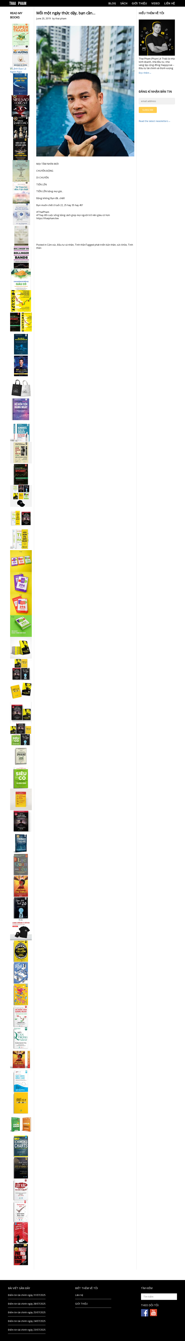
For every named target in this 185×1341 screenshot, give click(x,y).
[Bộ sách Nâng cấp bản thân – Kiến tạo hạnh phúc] (21, 517)
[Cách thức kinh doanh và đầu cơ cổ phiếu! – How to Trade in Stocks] (21, 452)
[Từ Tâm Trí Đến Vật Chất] (21, 192)
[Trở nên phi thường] (21, 171)
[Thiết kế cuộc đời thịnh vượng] (21, 821)
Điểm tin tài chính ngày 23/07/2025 (27, 1329)
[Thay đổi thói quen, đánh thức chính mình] (21, 214)
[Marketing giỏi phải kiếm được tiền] (21, 1211)
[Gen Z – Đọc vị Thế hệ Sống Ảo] (21, 994)
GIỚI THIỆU (139, 3)
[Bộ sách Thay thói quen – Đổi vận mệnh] (21, 691)
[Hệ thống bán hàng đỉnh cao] (21, 1081)
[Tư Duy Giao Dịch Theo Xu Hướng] (21, 56)
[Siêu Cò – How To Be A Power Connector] (21, 778)
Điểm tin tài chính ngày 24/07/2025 (27, 1321)
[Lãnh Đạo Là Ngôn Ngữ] (21, 70)
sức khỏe (122, 244)
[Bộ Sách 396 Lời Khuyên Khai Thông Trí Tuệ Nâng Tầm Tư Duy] (21, 561)
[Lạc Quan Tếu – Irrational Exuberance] (21, 864)
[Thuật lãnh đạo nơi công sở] (21, 127)
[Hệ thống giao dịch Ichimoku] (21, 1146)
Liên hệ (169, 3)
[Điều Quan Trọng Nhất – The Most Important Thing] (21, 1038)
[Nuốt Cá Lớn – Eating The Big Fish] (21, 951)
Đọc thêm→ (145, 72)
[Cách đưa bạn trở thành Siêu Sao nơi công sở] (21, 106)
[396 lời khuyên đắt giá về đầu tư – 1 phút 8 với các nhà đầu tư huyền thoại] (21, 582)
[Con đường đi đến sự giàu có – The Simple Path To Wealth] (21, 279)
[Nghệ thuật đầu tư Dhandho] (21, 1168)
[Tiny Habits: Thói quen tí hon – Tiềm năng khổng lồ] (21, 539)
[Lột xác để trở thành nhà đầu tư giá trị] (21, 1189)
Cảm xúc (51, 244)
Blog (112, 3)
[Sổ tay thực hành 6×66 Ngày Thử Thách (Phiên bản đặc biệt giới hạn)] (21, 886)
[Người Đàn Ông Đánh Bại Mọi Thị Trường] (21, 1233)
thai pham (60, 18)
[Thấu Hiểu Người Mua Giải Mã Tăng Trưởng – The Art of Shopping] (21, 973)
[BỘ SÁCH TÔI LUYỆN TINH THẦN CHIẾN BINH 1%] (21, 496)
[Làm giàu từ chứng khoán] (21, 1124)
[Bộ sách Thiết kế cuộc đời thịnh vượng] (21, 669)
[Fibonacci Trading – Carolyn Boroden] (21, 843)
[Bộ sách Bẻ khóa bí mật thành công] (21, 734)
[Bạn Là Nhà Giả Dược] (21, 236)
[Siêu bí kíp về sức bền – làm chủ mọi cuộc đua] (21, 149)
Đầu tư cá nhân (65, 244)
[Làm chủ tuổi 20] (21, 908)
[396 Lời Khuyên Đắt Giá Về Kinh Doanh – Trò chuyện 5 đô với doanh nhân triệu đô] (21, 604)
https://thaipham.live (47, 218)
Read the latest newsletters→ (155, 121)
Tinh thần (80, 244)
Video (155, 3)
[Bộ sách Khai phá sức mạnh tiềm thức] (21, 713)
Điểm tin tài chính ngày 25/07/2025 (27, 1312)
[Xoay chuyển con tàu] (21, 84)
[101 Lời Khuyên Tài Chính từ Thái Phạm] (21, 366)
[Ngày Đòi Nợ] (21, 1254)
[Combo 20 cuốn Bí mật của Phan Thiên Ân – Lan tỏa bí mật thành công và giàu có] (21, 648)
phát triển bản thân (105, 244)
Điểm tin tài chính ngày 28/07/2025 (27, 1303)
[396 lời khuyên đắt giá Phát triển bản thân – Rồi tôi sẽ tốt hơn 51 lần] (21, 626)
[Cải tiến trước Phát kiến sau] (21, 431)
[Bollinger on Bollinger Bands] (21, 257)
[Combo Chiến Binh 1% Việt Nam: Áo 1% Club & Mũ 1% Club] (21, 929)
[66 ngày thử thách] (21, 1103)
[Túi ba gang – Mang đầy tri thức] (21, 387)
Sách (123, 3)
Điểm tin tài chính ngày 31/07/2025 (27, 1295)
